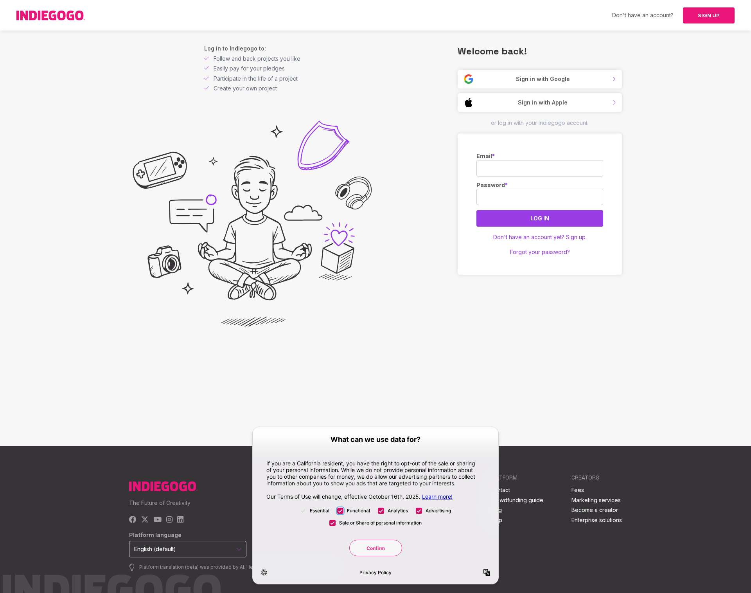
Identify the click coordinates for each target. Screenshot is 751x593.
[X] (145, 520)
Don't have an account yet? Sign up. (540, 237)
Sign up (709, 15)
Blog (496, 509)
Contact (500, 490)
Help (496, 520)
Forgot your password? (540, 252)
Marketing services (596, 500)
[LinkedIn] (180, 520)
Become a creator (594, 509)
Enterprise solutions (596, 520)
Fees (577, 490)
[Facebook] (133, 520)
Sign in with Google (543, 79)
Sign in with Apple (543, 102)
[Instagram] (169, 520)
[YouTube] (157, 520)
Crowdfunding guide (516, 500)
